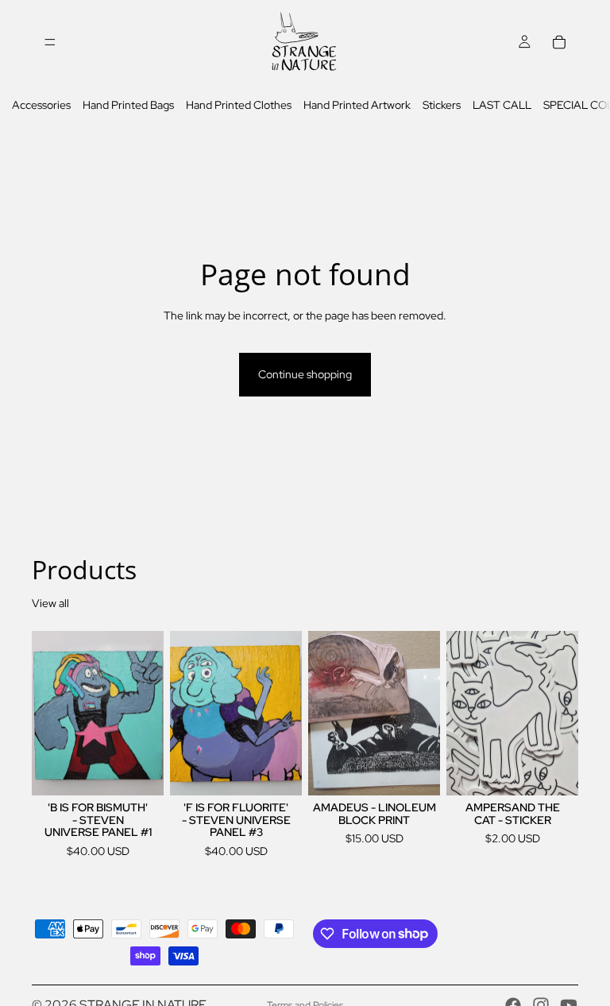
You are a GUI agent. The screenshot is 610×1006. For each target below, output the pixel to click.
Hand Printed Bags (128, 105)
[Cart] (559, 42)
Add (152, 771)
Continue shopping (305, 374)
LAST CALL (502, 105)
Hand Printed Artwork (357, 105)
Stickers (442, 105)
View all (50, 603)
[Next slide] (422, 713)
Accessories (41, 105)
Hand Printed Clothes (238, 105)
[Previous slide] (325, 713)
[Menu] (50, 42)
